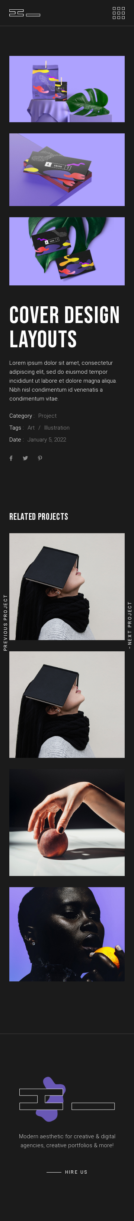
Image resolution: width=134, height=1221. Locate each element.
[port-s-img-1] (67, 89)
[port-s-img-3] (67, 251)
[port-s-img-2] (67, 169)
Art (31, 427)
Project (47, 415)
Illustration (57, 427)
